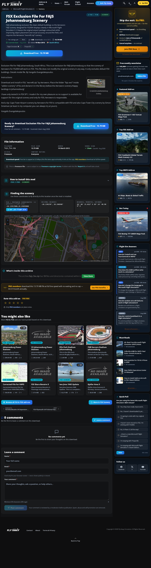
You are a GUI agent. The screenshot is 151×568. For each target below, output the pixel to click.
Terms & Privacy (49, 530)
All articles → (132, 388)
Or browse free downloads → (132, 54)
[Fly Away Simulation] (12, 3)
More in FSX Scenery (101, 402)
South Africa (54, 43)
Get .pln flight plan (18, 209)
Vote (120, 453)
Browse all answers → (132, 329)
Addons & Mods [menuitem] (43, 3)
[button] (56, 236)
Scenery (41, 9)
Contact (30, 530)
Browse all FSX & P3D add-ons (18, 402)
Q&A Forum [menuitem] (67, 3)
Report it (81, 166)
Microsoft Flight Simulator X (23, 9)
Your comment (10, 479)
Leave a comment (103, 420)
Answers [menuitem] (90, 3)
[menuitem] (104, 3)
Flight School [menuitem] (78, 3)
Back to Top (75, 541)
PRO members (80, 159)
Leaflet (85, 261)
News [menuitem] (57, 3)
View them (88, 276)
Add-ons (5, 9)
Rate (23, 39)
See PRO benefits (99, 287)
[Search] (124, 3)
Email (7, 466)
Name (7, 456)
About (37, 530)
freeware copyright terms (51, 166)
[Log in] (134, 3)
